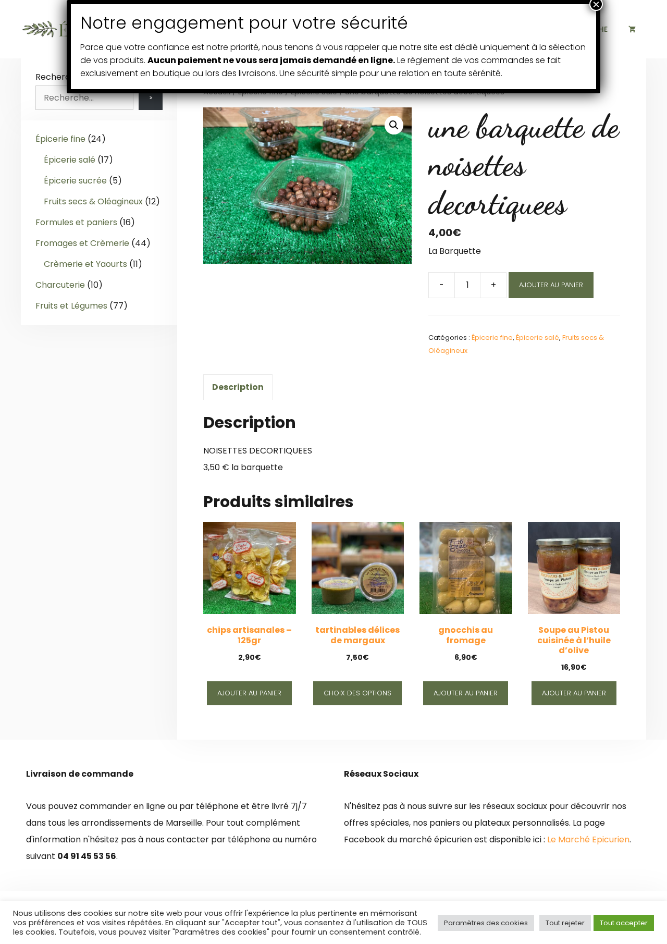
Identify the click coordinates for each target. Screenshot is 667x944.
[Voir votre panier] (632, 29)
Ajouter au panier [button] (249, 693)
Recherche (58, 77)
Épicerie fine (492, 337)
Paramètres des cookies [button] (486, 923)
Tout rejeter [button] (565, 923)
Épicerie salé (537, 337)
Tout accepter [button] (624, 923)
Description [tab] (238, 387)
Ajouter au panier (551, 285)
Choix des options (357, 693)
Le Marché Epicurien (588, 839)
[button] (394, 125)
